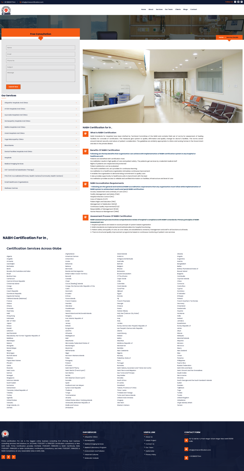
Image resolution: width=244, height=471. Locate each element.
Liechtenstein (12, 333)
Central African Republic (16, 281)
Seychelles (121, 375)
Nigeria (119, 353)
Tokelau (10, 393)
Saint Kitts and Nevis (184, 368)
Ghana (9, 306)
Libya (179, 331)
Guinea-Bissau (122, 311)
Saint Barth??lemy (72, 368)
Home (143, 9)
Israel (67, 321)
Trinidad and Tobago (125, 393)
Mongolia (10, 346)
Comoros (180, 284)
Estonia (120, 296)
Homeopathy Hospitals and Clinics (17, 121)
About (150, 9)
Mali (66, 338)
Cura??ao (120, 288)
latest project (151, 440)
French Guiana (70, 301)
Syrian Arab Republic (73, 388)
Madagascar (70, 336)
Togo (179, 390)
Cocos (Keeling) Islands (74, 284)
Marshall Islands (183, 338)
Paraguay (69, 360)
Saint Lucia (10, 370)
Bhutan (119, 269)
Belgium (120, 266)
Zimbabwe (69, 408)
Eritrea (67, 296)
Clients (178, 9)
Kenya (9, 326)
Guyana (180, 311)
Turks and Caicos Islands (126, 395)
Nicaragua (10, 353)
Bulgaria (180, 274)
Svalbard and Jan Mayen (74, 385)
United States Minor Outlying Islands (78, 400)
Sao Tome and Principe (125, 373)
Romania (120, 365)
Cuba (67, 288)
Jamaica (180, 321)
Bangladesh (181, 264)
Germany (180, 303)
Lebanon (10, 331)
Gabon (9, 303)
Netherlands (70, 350)
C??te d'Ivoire (122, 276)
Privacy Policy (151, 454)
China (179, 281)
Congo (9, 286)
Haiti (8, 313)
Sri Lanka (120, 383)
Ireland (179, 318)
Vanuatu (10, 403)
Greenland (181, 306)
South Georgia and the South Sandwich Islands (194, 380)
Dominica (180, 291)
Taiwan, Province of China (126, 388)
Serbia (67, 375)
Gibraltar (68, 306)
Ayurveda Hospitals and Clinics (16, 115)
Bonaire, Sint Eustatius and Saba (18, 271)
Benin (9, 269)
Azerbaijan (11, 264)
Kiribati (68, 326)
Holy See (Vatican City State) (128, 313)
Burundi (68, 276)
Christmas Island (13, 284)
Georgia (120, 303)
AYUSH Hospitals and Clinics (15, 109)
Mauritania (69, 341)
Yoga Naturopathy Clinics (14, 139)
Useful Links (150, 451)
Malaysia (180, 336)
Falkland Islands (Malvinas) (17, 298)
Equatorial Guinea (13, 296)
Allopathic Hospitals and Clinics (16, 103)
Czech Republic (12, 291)
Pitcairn (9, 363)
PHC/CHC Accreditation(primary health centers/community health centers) (34, 176)
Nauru (179, 348)
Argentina (181, 259)
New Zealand (182, 350)
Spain (67, 383)
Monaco (180, 343)
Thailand (68, 390)
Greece (120, 306)
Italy (118, 321)
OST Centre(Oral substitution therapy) (19, 170)
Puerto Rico (181, 363)
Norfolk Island (12, 355)
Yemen (179, 405)
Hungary (68, 316)
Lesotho (68, 331)
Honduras (180, 313)
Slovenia (180, 378)
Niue (178, 353)
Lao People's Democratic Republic (130, 328)
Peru (119, 360)
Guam (119, 308)
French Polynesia (123, 301)
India (179, 316)
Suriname (10, 385)
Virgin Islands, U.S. (13, 405)
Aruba (67, 261)
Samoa (9, 373)
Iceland (120, 316)
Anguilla (9, 259)
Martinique (11, 341)
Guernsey (10, 311)
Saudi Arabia (181, 373)
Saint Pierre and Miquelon (126, 370)
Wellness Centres (11, 188)
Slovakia (120, 378)
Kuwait (9, 328)
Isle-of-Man (11, 321)
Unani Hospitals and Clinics (14, 133)
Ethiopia (180, 296)
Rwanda (10, 368)
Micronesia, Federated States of (77, 343)
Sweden (180, 385)
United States (12, 400)
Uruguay (120, 400)
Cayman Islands (183, 279)
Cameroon (11, 279)
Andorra (120, 256)
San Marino (69, 373)
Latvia (179, 328)
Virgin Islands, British (184, 403)
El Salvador (181, 293)
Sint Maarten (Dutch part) (75, 378)
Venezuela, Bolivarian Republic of (77, 403)
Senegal (10, 375)
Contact (193, 9)
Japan (9, 323)
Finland (180, 298)
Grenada (10, 308)
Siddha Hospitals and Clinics (15, 127)
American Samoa (71, 256)
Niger (67, 353)
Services (159, 9)
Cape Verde (121, 279)
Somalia (68, 380)
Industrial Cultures (91, 454)
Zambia (9, 408)
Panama (180, 358)
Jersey (67, 323)
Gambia (68, 303)
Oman (179, 355)
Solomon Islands (13, 380)
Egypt (119, 293)
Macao (179, 333)
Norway (120, 355)
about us (149, 437)
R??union (68, 365)
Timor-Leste (121, 390)
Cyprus (180, 288)
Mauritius (120, 341)
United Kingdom (183, 398)
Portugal (120, 363)
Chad (67, 281)
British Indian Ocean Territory (76, 274)
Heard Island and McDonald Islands (78, 313)
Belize (179, 266)
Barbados (10, 266)
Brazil (9, 274)
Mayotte (180, 341)
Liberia (119, 331)
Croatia (9, 288)
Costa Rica (181, 286)
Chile (119, 281)
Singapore (10, 378)
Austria (179, 261)
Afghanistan (69, 254)
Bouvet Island (182, 271)
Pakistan (10, 358)
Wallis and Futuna (71, 405)
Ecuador (68, 293)
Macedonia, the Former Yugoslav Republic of (23, 336)
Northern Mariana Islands (74, 355)
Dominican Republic (14, 293)
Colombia (120, 284)
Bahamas (68, 264)
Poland (68, 363)
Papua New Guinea (14, 360)
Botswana (121, 271)
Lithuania (68, 333)
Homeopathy (90, 440)
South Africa (121, 380)
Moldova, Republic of (125, 343)
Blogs (185, 9)
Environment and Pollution (94, 451)
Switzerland (11, 388)
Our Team (169, 9)
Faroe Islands (70, 298)
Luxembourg (121, 333)
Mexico (9, 343)
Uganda (9, 398)
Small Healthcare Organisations (16, 182)
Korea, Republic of (184, 326)
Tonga (67, 393)
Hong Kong (11, 316)
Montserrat (121, 346)
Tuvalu (179, 395)
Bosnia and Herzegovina (74, 271)
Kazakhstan (181, 323)
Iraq (118, 318)
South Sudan (11, 383)
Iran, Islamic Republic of (74, 318)
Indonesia (10, 318)
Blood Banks (9, 145)
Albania (180, 254)
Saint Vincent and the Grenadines (189, 370)
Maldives (10, 338)
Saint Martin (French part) (75, 370)
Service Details (232, 37)
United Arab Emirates (125, 398)
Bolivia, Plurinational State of (187, 269)
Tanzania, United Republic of (17, 390)
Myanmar (69, 348)
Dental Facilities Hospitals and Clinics (18, 151)
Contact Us (150, 444)
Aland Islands (122, 254)
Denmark (68, 291)
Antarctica (69, 259)
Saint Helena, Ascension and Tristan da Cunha (134, 368)
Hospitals (8, 158)
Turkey (9, 395)
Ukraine (68, 398)
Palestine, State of (124, 358)
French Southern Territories (187, 301)
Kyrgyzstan (69, 328)
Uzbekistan (181, 400)
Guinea (68, 311)
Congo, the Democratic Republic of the (80, 286)
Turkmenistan (70, 395)
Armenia (10, 261)
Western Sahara (123, 405)
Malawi (119, 336)
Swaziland (120, 385)
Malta (119, 338)
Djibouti (120, 291)
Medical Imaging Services (14, 164)
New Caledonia (122, 350)
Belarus (68, 266)
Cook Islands (122, 286)
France (9, 301)
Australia (120, 261)
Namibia (120, 348)
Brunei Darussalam (124, 274)
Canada (68, 279)
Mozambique (11, 348)
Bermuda (68, 269)
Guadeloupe (70, 308)
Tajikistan (180, 388)
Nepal (9, 350)
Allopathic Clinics (91, 437)
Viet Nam (120, 403)
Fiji (118, 298)
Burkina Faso (11, 276)
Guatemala (181, 308)
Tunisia (179, 393)
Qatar (9, 365)
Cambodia (181, 276)
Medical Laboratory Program (95, 447)
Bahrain (120, 264)
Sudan (179, 383)
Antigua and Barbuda (125, 259)
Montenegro (70, 346)
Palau (67, 358)
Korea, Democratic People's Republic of (132, 326)
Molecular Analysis (92, 458)
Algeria (9, 256)
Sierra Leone (181, 375)
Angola (179, 256)
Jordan (119, 323)
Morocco (180, 346)
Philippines (181, 360)
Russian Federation (184, 365)
